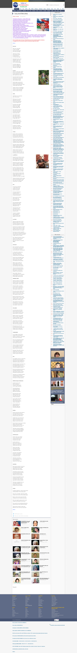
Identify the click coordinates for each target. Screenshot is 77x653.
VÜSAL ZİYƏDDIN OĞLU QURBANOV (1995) (56, 231)
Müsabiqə (17, 16)
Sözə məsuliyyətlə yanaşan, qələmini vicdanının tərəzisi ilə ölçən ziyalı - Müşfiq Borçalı (58, 82)
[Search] (64, 5)
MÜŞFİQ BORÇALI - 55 (56, 211)
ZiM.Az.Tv (53, 605)
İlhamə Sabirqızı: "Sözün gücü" (57, 281)
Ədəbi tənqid (40, 601)
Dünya (45, 8)
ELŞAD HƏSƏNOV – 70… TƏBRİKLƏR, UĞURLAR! (57, 53)
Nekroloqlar (14, 612)
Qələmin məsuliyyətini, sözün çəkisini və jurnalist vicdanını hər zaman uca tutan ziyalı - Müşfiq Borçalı (58, 86)
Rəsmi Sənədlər (14, 598)
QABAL (39, 615)
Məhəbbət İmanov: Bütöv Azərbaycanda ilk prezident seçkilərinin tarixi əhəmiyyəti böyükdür (57, 295)
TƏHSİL (26, 8)
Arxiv (55, 8)
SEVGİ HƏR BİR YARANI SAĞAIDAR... (56, 174)
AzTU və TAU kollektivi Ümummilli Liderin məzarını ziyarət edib (58, 112)
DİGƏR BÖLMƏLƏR (28, 605)
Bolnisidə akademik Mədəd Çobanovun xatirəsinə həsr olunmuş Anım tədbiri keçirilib (58, 25)
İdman (26, 615)
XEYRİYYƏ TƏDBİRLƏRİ (55, 616)
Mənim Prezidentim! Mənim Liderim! (58, 303)
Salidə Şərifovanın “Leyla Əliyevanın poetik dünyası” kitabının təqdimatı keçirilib (58, 161)
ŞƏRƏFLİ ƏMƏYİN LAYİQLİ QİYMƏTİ (58, 77)
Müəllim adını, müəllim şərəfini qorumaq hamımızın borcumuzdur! (58, 305)
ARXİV (26, 603)
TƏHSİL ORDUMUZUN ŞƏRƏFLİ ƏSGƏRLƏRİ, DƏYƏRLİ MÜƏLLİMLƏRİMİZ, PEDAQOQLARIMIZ (58, 241)
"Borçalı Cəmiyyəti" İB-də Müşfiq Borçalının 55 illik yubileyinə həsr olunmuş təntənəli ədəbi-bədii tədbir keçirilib (58, 207)
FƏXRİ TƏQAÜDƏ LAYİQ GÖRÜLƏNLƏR (57, 615)
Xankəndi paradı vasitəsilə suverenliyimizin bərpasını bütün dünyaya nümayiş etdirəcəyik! (58, 319)
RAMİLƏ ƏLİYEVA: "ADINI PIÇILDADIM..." (57, 172)
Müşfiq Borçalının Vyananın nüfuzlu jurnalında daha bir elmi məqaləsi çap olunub (58, 167)
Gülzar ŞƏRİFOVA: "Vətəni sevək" (58, 58)
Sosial (26, 612)
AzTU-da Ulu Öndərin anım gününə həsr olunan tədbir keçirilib (58, 114)
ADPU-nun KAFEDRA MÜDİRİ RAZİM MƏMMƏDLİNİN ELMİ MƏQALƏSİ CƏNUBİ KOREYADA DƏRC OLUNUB (58, 61)
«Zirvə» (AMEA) (54, 597)
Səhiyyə (26, 613)
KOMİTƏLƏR (53, 610)
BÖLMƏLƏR (14, 595)
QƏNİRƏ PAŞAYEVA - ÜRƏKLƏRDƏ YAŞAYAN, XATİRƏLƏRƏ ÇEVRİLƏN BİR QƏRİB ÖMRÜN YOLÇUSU (58, 246)
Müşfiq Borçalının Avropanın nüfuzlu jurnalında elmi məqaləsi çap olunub (58, 180)
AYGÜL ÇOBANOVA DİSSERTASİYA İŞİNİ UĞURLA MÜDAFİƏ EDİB (58, 138)
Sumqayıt (33, 10)
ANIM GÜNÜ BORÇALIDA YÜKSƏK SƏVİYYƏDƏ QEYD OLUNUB (58, 134)
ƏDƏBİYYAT (40, 595)
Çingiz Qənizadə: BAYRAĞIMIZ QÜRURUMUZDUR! (57, 321)
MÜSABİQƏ (40, 605)
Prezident (14, 10)
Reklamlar (13, 615)
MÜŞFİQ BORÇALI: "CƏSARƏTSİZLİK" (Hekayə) (57, 105)
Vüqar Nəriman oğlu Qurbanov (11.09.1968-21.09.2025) (57, 136)
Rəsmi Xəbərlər (19, 10)
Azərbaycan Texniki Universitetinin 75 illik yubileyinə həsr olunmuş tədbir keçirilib (58, 94)
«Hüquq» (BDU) (54, 598)
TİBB (29, 8)
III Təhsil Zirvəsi (55, 269)
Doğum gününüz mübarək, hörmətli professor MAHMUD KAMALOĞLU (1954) (58, 201)
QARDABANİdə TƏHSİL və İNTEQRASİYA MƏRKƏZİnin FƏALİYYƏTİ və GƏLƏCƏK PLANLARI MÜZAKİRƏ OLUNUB (58, 41)
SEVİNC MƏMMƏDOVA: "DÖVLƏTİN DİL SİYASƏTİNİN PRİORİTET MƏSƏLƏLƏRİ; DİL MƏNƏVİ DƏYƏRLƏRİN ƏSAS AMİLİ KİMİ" (58, 339)
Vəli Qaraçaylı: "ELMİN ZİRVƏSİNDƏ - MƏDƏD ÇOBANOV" (58, 227)
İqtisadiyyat (27, 611)
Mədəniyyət (40, 8)
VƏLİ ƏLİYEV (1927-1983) (57, 50)
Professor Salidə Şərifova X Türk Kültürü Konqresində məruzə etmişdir (58, 127)
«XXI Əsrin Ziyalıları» (55, 602)
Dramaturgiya (40, 599)
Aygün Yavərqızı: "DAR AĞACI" (58, 151)
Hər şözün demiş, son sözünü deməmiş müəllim (57, 267)
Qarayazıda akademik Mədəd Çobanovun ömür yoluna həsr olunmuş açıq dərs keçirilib (57, 204)
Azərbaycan (16, 8)
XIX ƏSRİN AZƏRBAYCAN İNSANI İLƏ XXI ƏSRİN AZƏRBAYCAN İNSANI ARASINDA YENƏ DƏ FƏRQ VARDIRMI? (58, 300)
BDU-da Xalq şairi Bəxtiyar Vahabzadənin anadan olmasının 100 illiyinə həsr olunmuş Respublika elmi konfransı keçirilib (58, 116)
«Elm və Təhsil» (54, 600)
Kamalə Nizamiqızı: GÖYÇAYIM (57, 19)
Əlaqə (63, 8)
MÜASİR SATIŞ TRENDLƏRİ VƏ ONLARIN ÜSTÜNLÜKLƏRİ (57, 189)
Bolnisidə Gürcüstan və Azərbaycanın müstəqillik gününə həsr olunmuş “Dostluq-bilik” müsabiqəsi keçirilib (58, 191)
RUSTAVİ (39, 609)
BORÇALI (39, 610)
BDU (58, 10)
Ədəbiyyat (36, 8)
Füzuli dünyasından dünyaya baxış (58, 276)
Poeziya (39, 597)
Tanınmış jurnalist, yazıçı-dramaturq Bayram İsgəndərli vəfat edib (58, 182)
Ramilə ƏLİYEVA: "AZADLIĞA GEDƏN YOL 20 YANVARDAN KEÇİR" (57, 309)
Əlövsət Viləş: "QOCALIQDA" (57, 18)
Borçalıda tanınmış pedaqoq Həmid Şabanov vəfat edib (58, 57)
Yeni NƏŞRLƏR (54, 603)
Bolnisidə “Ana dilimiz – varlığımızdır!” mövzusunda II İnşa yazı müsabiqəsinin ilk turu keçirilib (58, 186)
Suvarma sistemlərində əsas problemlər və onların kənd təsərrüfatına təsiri (57, 221)
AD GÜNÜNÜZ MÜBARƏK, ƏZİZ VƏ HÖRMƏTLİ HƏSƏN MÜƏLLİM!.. (58, 74)
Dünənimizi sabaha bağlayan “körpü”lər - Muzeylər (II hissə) (57, 278)
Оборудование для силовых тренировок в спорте (57, 215)
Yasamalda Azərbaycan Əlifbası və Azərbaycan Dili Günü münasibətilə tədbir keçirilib (58, 153)
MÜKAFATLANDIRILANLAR (56, 613)
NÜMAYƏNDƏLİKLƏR (55, 611)
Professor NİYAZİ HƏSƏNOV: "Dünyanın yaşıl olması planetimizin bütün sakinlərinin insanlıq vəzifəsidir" (58, 237)
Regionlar (48, 10)
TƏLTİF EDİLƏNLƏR (54, 614)
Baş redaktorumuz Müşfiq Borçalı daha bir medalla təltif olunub (58, 89)
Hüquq (26, 609)
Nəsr (39, 598)
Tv (60, 8)
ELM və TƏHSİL (28, 595)
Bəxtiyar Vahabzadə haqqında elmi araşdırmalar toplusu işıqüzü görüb (58, 97)
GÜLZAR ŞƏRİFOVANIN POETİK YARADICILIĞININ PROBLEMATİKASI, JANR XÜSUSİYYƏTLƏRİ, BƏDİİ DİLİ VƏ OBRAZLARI (58, 36)
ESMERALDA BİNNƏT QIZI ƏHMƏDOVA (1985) (57, 229)
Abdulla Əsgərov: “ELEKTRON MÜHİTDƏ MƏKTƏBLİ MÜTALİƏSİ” (58, 259)
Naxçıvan (40, 10)
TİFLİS (39, 608)
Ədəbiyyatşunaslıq (41, 600)
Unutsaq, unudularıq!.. (15, 613)
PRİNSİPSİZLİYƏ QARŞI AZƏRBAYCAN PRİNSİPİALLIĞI (57, 307)
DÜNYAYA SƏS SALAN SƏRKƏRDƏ (58, 313)
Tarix (26, 608)
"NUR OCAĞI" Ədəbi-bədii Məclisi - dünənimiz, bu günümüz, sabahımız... (58, 298)
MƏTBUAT (53, 595)
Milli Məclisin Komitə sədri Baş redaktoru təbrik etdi (57, 210)
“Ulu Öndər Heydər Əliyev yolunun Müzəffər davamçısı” (58, 99)
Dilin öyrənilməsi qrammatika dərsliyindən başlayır (57, 194)
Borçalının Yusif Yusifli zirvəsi (57, 199)
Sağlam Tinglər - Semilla (56, 225)
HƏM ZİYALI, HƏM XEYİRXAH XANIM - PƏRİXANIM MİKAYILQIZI (58, 332)
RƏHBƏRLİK (53, 609)
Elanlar (13, 614)
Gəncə (37, 10)
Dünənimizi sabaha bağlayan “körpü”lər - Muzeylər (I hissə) (57, 280)
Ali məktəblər (27, 598)
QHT (60, 10)
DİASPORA (27, 604)
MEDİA (32, 8)
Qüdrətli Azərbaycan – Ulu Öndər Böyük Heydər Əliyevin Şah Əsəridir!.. (58, 273)
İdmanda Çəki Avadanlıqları (57, 219)
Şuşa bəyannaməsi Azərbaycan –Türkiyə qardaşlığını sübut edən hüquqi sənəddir (58, 336)
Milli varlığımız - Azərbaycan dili (57, 251)
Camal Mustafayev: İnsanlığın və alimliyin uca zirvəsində (58, 159)
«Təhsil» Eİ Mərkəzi (54, 599)
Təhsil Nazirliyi (27, 597)
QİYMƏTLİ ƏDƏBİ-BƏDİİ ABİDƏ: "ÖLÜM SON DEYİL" (58, 107)
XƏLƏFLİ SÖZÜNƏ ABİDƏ (57, 51)
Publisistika (40, 602)
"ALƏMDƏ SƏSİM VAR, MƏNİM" (58, 328)
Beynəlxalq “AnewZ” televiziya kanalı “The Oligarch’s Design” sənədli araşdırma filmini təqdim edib (58, 92)
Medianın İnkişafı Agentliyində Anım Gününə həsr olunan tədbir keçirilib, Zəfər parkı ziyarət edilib (58, 131)
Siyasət (26, 610)
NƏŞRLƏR (53, 612)
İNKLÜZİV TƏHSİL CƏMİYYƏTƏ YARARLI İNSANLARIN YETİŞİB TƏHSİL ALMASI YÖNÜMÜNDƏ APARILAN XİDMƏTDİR (58, 249)
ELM (23, 8)
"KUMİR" (13, 610)
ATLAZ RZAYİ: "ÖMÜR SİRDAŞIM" (58, 31)
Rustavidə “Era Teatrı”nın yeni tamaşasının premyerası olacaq (58, 44)
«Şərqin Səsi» (54, 601)
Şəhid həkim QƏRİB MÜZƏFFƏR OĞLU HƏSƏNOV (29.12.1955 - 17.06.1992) (58, 164)
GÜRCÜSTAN (40, 607)
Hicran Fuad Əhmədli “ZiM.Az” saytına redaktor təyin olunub (57, 33)
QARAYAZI (40, 613)
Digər (52, 8)
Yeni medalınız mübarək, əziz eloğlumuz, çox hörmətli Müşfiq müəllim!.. (57, 79)
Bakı (30, 10)
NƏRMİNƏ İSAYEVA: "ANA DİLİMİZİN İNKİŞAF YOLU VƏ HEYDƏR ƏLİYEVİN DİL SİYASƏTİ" (58, 342)
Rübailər (39, 604)
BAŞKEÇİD (40, 611)
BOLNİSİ (39, 612)
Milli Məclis (24, 10)
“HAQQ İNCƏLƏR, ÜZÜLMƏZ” (57, 157)
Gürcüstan (48, 8)
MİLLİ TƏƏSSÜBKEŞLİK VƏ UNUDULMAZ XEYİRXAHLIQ (57, 197)
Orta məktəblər (27, 599)
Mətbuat (26, 600)
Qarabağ (45, 10)
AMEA (52, 10)
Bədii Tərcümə (40, 603)
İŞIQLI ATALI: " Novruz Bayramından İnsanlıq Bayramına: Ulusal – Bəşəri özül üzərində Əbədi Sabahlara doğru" (58, 287)
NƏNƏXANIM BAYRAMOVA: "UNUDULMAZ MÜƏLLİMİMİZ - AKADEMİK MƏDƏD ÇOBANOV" (58, 69)
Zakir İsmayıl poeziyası (56, 63)
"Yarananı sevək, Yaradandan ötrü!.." (58, 275)
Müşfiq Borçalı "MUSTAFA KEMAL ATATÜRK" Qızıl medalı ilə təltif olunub (58, 170)
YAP (28, 10)
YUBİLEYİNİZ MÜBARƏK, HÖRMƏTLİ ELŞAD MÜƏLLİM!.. (58, 55)
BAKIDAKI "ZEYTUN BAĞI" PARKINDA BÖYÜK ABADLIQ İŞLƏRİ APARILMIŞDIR (57, 264)
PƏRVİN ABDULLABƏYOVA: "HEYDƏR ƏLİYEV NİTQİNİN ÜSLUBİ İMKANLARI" (58, 345)
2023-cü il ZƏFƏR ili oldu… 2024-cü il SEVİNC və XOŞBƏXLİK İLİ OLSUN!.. (58, 311)
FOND (58, 8)
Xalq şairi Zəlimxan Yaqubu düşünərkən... (57, 65)
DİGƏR (13, 607)
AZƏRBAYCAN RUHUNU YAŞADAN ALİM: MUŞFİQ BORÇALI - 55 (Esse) (58, 217)
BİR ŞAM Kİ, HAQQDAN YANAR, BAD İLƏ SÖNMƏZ (58, 156)
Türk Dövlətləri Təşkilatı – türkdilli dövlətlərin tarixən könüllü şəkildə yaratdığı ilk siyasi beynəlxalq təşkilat (58, 315)
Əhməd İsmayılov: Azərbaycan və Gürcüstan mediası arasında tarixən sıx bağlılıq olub (58, 122)
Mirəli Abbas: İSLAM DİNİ (57, 324)
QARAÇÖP (40, 614)
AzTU (55, 10)
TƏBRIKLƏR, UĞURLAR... (57, 84)
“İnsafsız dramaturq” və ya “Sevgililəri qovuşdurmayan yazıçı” (58, 257)
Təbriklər (13, 611)
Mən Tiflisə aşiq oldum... (56, 108)
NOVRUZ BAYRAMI (56, 289)
